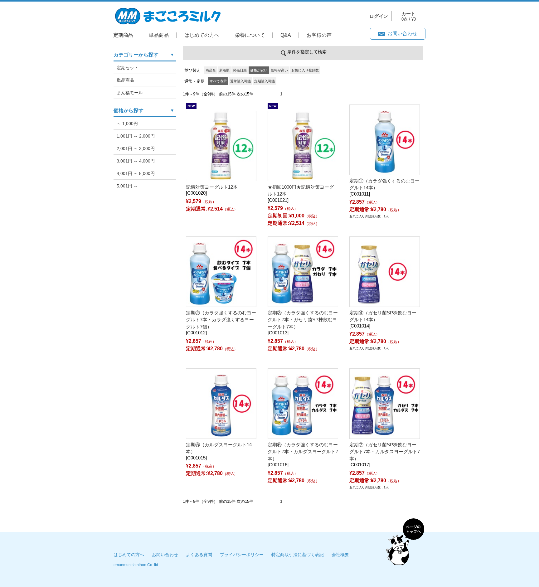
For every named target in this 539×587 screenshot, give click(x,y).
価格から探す (128, 110)
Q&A (285, 35)
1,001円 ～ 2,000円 (136, 135)
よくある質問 (199, 554)
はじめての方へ (201, 35)
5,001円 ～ (127, 185)
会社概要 (340, 554)
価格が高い (279, 70)
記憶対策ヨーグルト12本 (212, 187)
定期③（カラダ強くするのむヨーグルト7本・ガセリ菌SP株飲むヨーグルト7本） (303, 319)
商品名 (211, 70)
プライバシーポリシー (242, 554)
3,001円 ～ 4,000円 (136, 160)
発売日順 (240, 70)
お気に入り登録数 (305, 70)
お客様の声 (319, 35)
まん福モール (130, 92)
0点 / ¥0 (408, 16)
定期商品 (123, 35)
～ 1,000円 (127, 123)
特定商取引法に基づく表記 (297, 554)
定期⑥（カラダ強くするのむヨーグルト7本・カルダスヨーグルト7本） (303, 451)
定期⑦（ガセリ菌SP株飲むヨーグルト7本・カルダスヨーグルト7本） (384, 451)
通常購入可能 (240, 81)
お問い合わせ (402, 33)
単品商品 (159, 35)
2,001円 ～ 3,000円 (136, 148)
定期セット (127, 67)
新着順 (224, 70)
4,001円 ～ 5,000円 (136, 173)
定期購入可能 (264, 81)
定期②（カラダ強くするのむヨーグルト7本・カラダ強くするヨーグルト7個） (221, 319)
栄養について (250, 35)
